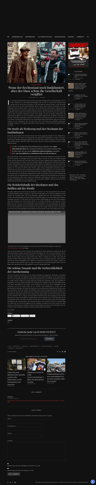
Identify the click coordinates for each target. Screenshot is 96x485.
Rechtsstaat (10, 348)
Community (80, 36)
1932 (9, 346)
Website (10, 433)
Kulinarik (78, 79)
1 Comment (41, 97)
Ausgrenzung (24, 346)
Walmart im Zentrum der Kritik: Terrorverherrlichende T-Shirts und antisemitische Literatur (35, 377)
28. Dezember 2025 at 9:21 (13, 398)
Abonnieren (49, 339)
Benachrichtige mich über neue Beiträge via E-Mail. (20, 470)
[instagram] (12, 482)
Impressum (55, 482)
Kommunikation (17, 36)
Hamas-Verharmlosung (47, 346)
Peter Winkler (12, 351)
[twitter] (10, 482)
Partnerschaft (30, 36)
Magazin (71, 36)
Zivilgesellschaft (19, 348)
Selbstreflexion (60, 36)
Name (9, 418)
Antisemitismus (36, 84)
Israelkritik (56, 346)
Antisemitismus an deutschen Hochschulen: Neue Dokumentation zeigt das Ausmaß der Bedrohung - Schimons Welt (36, 401)
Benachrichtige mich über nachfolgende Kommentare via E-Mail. (24, 465)
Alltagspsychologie (45, 36)
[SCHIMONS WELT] (48, 17)
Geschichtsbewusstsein (34, 346)
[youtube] (15, 482)
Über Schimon (39, 482)
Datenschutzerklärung (48, 482)
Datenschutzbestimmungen (15, 248)
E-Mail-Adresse (12, 426)
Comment (10, 440)
